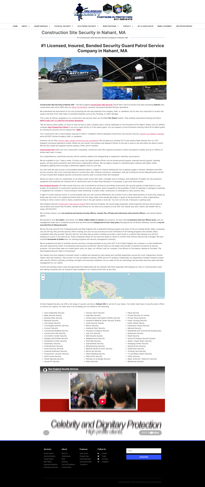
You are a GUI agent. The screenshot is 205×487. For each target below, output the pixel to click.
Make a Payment (164, 26)
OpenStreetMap (160, 298)
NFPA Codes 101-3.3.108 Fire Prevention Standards (61, 121)
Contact (127, 26)
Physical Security (62, 26)
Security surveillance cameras (152, 134)
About (24, 26)
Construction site (47, 150)
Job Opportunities (184, 26)
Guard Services (41, 26)
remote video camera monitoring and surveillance (78, 140)
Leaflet (147, 298)
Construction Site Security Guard (71, 204)
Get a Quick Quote (145, 26)
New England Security (49, 185)
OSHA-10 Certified (79, 107)
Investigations (109, 26)
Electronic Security (87, 26)
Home (15, 26)
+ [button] (43, 275)
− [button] (43, 278)
